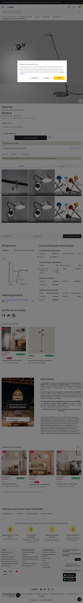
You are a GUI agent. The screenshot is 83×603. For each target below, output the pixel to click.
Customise (34, 78)
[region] (42, 71)
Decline (47, 78)
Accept (59, 78)
